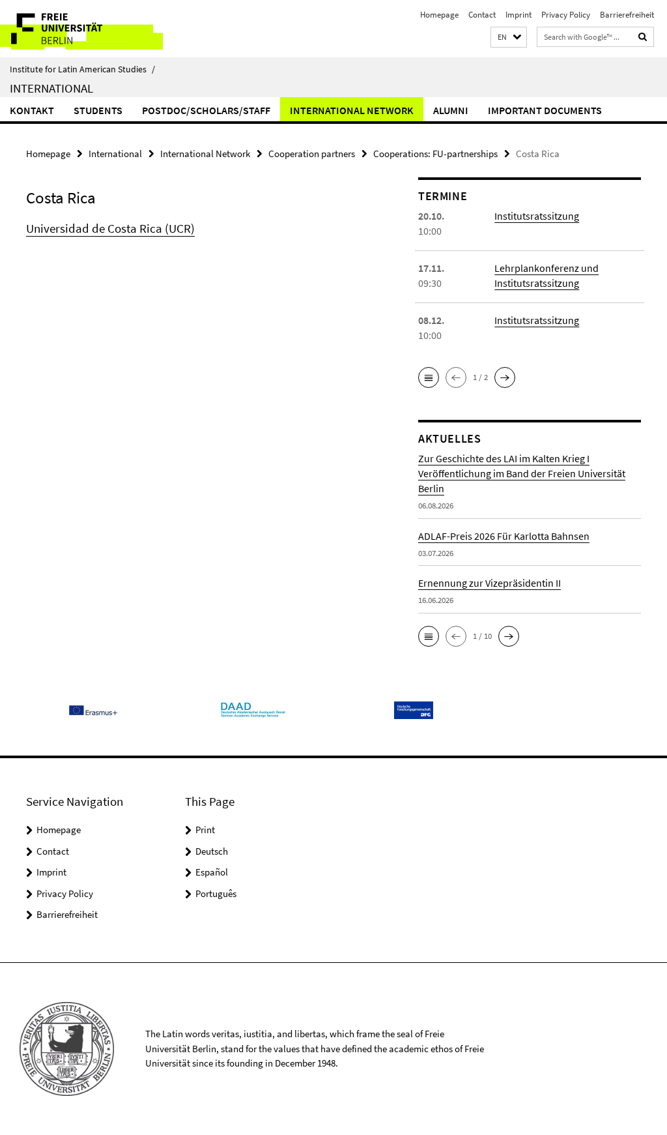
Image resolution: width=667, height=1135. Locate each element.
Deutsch (211, 851)
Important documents (545, 110)
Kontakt (32, 110)
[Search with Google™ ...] (642, 37)
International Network (352, 110)
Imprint (518, 14)
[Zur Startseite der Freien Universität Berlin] (86, 29)
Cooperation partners (311, 153)
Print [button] (205, 829)
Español (211, 872)
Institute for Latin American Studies (82, 69)
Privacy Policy (565, 14)
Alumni (450, 110)
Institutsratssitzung (536, 215)
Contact (482, 14)
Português (215, 893)
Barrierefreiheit (627, 14)
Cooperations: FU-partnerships (435, 153)
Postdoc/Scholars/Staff (206, 110)
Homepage (439, 14)
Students (98, 110)
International (51, 88)
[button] (508, 37)
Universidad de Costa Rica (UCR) (110, 228)
